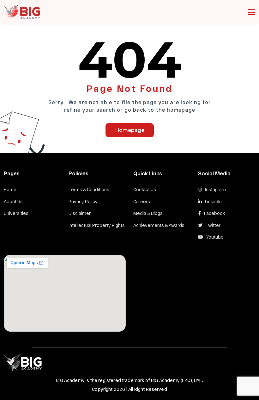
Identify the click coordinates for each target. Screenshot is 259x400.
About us (13, 201)
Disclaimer (80, 213)
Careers (141, 201)
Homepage (129, 130)
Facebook (214, 213)
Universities (16, 213)
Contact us (144, 189)
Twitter (213, 225)
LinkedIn (213, 201)
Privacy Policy (83, 201)
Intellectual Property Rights (97, 225)
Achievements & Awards (158, 225)
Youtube (215, 237)
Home (10, 189)
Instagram (215, 189)
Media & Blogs (148, 213)
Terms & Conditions (89, 189)
